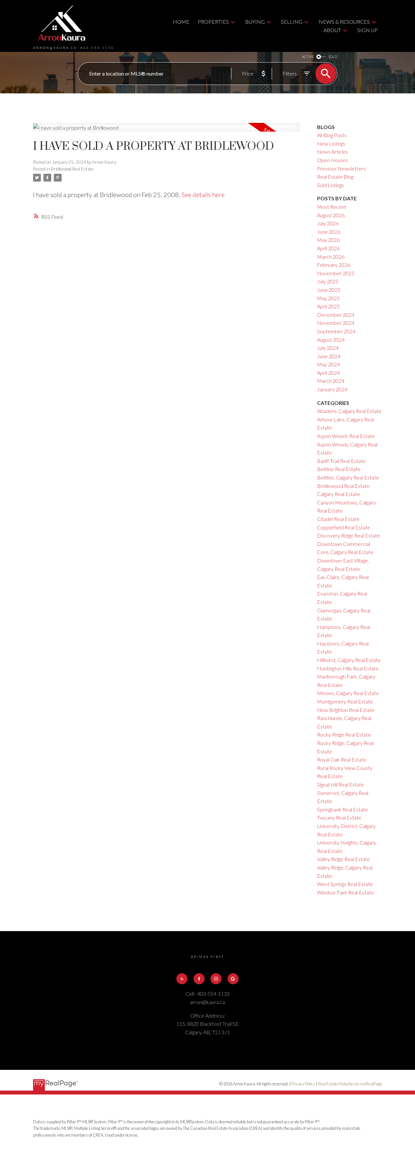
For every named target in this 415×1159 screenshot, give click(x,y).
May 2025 (328, 298)
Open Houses (332, 160)
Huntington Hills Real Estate (348, 668)
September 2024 (336, 331)
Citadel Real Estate (338, 519)
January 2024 (332, 389)
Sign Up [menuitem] (367, 30)
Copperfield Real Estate (343, 527)
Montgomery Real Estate (345, 701)
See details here (203, 194)
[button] (181, 978)
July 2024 (327, 348)
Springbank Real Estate (342, 809)
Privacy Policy (303, 1083)
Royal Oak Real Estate (341, 759)
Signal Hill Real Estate (340, 784)
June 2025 (328, 290)
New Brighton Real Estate (345, 710)
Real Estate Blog (335, 176)
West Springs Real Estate (345, 884)
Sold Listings (330, 185)
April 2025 (328, 306)
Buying (255, 21)
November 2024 (335, 323)
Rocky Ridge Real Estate (344, 734)
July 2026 (327, 223)
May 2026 (328, 240)
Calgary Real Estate (338, 494)
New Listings (331, 143)
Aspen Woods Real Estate (346, 436)
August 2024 (331, 340)
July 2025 (327, 281)
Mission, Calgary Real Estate (348, 693)
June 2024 (328, 356)
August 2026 (331, 215)
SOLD (332, 56)
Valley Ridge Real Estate (343, 859)
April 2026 (328, 248)
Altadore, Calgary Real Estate (349, 411)
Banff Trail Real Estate (341, 461)
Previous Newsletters (341, 168)
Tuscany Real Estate (339, 817)
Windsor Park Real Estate (345, 892)
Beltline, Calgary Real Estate (348, 477)
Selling (291, 21)
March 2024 (330, 381)
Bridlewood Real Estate (72, 168)
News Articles (332, 151)
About (332, 30)
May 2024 (328, 364)
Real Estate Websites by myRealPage (350, 1083)
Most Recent (331, 207)
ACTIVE (308, 56)
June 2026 (328, 232)
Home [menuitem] (181, 21)
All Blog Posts (332, 135)
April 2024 (328, 373)
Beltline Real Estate (339, 469)
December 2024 (335, 315)
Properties (213, 21)
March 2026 (330, 257)
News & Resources (344, 21)
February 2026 (333, 265)
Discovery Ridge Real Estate (348, 535)
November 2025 (335, 273)
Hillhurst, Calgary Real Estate (349, 660)
